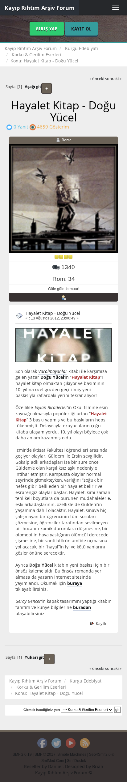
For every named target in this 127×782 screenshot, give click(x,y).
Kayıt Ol (81, 29)
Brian (97, 766)
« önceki (96, 78)
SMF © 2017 (45, 754)
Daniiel (55, 766)
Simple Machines (71, 754)
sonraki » (113, 78)
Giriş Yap (47, 29)
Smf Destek (76, 761)
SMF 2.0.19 (22, 754)
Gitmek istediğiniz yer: (41, 710)
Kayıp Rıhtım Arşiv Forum (40, 7)
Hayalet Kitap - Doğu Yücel (53, 313)
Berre (67, 139)
